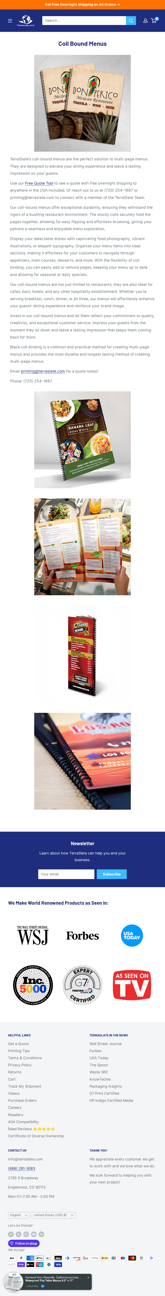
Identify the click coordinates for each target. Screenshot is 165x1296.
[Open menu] (10, 20)
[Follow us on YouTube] (34, 1234)
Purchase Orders (22, 1100)
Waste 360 (99, 1072)
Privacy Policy (20, 1065)
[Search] (131, 20)
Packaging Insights (106, 1086)
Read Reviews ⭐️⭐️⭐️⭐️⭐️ (31, 1129)
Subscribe (112, 874)
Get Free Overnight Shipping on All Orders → (82, 4)
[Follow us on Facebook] (11, 1234)
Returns (14, 1072)
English (15, 1215)
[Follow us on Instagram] (26, 1234)
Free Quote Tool (39, 183)
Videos (14, 1093)
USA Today (99, 1058)
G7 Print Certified (104, 1093)
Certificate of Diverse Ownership (36, 1136)
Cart (12, 1079)
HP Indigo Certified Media (111, 1100)
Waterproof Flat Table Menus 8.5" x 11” (49, 1280)
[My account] (145, 20)
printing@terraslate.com (43, 371)
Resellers (15, 1115)
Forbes (95, 1051)
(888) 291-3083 (21, 1168)
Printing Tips (19, 1051)
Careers (14, 1107)
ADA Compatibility (23, 1122)
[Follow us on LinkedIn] (41, 1234)
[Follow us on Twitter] (18, 1234)
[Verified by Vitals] (42, 1286)
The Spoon (99, 1065)
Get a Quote (18, 1044)
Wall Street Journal (106, 1044)
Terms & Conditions (25, 1058)
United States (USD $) (50, 1215)
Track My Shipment (24, 1086)
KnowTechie (100, 1079)
